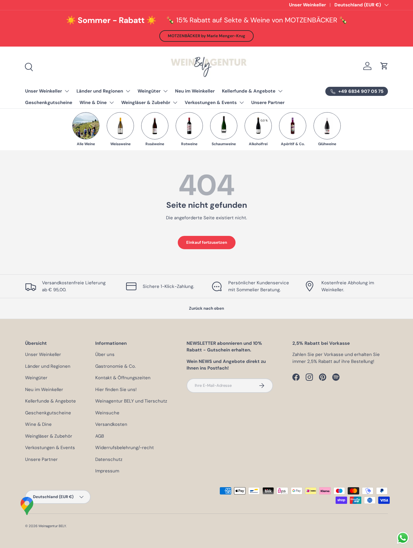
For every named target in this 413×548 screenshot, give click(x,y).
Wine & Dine (93, 102)
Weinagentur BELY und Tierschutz (131, 401)
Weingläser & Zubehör (145, 102)
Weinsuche (107, 413)
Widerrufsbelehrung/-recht (124, 448)
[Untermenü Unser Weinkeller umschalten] (66, 91)
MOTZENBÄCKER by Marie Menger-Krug (206, 35)
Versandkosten (111, 424)
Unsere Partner (268, 102)
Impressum (107, 471)
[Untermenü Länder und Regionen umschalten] (128, 91)
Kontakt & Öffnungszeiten (123, 378)
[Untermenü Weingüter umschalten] (165, 91)
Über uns (105, 354)
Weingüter (149, 91)
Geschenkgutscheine (48, 102)
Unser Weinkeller (307, 5)
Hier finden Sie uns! (116, 390)
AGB (99, 436)
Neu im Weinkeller (195, 91)
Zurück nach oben (206, 308)
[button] (384, 66)
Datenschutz (108, 459)
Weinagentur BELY (52, 526)
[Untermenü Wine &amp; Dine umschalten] (111, 102)
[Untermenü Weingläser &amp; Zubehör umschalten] (175, 102)
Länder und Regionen (99, 91)
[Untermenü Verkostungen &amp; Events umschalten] (241, 102)
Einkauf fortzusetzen (206, 242)
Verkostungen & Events (211, 102)
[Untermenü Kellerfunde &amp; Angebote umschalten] (280, 91)
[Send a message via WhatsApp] (403, 538)
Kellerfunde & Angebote (248, 91)
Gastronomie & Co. (115, 366)
